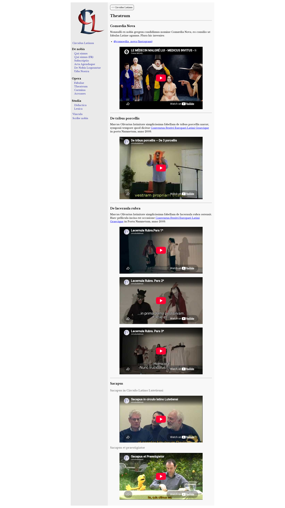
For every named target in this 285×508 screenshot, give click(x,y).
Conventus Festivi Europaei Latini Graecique (180, 127)
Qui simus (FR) (83, 57)
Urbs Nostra (81, 71)
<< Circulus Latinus (122, 7)
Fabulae (79, 82)
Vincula (77, 114)
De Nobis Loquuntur (87, 67)
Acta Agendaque (84, 64)
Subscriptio (81, 60)
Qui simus (81, 53)
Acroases (80, 93)
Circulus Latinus (83, 43)
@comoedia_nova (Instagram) (133, 41)
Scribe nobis (80, 118)
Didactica (80, 105)
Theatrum (80, 86)
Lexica (78, 108)
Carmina (80, 90)
